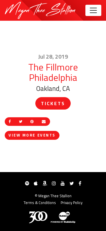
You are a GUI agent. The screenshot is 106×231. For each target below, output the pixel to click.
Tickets (53, 103)
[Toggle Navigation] (93, 10)
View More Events (32, 135)
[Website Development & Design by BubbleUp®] (63, 217)
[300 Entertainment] (38, 217)
